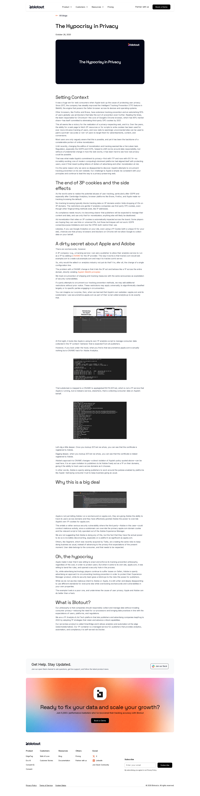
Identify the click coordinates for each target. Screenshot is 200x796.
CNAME (76, 256)
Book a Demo (161, 7)
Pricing (111, 7)
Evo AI (28, 760)
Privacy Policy (31, 785)
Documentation (64, 760)
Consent (29, 769)
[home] (37, 7)
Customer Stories (46, 760)
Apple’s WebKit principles (89, 272)
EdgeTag (29, 756)
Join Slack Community (100, 765)
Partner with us (142, 7)
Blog (60, 756)
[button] (67, 7)
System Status (60, 785)
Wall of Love (44, 756)
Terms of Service (46, 785)
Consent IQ (30, 765)
